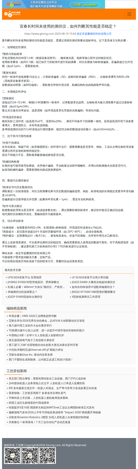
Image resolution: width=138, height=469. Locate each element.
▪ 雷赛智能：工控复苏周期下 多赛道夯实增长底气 (36, 393)
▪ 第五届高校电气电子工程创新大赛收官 (31, 340)
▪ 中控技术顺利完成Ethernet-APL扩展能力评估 (35, 350)
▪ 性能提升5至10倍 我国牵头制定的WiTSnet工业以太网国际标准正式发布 (50, 407)
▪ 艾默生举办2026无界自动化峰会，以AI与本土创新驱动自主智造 (46, 320)
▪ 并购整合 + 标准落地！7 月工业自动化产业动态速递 (38, 422)
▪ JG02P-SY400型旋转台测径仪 (24, 297)
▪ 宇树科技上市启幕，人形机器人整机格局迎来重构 (37, 398)
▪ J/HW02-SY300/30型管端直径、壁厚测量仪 (32, 282)
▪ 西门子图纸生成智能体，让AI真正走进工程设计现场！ (40, 359)
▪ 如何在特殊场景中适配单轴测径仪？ (92, 287)
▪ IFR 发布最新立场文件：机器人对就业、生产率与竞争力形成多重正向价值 (52, 388)
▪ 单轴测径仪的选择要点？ (21, 292)
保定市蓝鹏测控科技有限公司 (94, 34)
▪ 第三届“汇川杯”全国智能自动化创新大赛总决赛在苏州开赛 (42, 345)
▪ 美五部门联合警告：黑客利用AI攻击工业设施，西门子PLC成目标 (46, 378)
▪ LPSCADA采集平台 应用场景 (24, 277)
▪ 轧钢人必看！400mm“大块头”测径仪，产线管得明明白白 (37, 287)
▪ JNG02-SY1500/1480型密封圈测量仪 (92, 292)
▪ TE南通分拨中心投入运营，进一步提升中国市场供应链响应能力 (45, 330)
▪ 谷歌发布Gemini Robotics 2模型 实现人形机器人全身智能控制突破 (48, 417)
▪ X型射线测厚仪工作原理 (85, 297)
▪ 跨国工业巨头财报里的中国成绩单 (28, 403)
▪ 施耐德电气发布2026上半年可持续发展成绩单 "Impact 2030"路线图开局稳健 (54, 412)
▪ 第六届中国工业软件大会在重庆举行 (29, 325)
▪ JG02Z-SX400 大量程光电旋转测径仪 (92, 282)
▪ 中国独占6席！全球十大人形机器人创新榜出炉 (35, 335)
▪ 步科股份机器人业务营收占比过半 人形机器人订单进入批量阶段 (46, 383)
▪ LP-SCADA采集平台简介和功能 (89, 277)
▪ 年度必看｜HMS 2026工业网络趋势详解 (32, 316)
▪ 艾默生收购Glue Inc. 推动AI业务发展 (30, 354)
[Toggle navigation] (129, 14)
